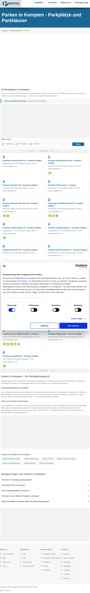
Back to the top (5, 590)
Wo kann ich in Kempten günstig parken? (17, 480)
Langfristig (9, 144)
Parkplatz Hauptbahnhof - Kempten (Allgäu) (20, 356)
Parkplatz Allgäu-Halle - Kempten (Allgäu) (65, 334)
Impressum (6, 562)
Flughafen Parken (49, 554)
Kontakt (66, 554)
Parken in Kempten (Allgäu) (11, 459)
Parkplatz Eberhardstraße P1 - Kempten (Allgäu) (67, 250)
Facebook (67, 562)
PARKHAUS (83, 199)
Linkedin (67, 570)
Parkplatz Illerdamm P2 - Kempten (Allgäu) (20, 250)
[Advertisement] (45, 120)
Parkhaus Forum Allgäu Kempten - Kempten (21, 334)
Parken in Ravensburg (46, 463)
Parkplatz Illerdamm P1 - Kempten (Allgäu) (20, 185)
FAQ (24, 554)
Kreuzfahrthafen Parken (51, 558)
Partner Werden (69, 558)
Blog (4, 558)
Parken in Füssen (48, 459)
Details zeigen (77, 319)
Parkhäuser (23, 144)
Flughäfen (38, 2)
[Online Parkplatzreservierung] (10, 4)
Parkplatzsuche (16, 30)
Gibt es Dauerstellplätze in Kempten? (15, 490)
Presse (4, 566)
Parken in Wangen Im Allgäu (66, 459)
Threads (66, 574)
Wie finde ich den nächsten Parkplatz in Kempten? (20, 496)
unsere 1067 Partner (18, 278)
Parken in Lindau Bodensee (11, 463)
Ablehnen (45, 326)
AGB (24, 558)
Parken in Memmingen (31, 459)
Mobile (45, 566)
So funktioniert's (29, 566)
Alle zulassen (73, 326)
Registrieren (66, 2)
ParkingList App (81, 2)
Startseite (5, 30)
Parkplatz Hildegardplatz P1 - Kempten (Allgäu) (67, 228)
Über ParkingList (8, 554)
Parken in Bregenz (30, 463)
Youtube (67, 578)
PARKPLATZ (37, 157)
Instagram (67, 566)
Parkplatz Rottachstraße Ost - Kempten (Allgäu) (22, 161)
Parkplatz (36, 144)
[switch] (34, 310)
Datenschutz (27, 562)
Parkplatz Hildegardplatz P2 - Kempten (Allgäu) (22, 228)
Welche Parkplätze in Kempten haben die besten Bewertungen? (25, 501)
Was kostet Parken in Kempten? (13, 485)
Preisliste (46, 570)
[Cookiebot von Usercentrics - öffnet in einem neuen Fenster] (77, 266)
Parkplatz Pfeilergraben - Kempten (62, 185)
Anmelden (52, 2)
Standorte (46, 562)
